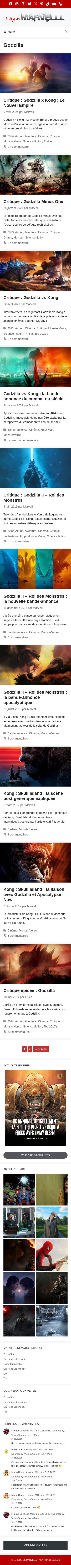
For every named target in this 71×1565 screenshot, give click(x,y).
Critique (55, 136)
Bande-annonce (17, 429)
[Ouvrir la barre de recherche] (66, 32)
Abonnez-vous (35, 1545)
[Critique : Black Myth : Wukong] (52, 1288)
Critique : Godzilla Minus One (33, 201)
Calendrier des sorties (15, 1359)
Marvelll (15, 1472)
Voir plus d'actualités (35, 1155)
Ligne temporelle (12, 1364)
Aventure (30, 136)
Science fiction (32, 141)
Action (19, 136)
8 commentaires (17, 935)
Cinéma (43, 136)
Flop (23, 536)
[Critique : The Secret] (52, 1321)
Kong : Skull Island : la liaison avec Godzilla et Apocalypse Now (33, 894)
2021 (10, 328)
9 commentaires (17, 738)
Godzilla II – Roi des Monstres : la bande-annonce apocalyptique (35, 697)
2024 (10, 136)
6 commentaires (17, 637)
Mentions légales (49, 1560)
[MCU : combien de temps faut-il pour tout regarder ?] (19, 1223)
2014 (10, 1021)
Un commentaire (18, 146)
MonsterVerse (12, 141)
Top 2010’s (51, 1026)
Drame (7, 237)
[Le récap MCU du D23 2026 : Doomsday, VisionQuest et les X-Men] (52, 1223)
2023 (10, 232)
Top (5, 1378)
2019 (10, 531)
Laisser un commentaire (22, 440)
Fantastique (10, 536)
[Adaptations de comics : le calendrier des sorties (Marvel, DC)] (19, 1190)
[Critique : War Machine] (19, 1321)
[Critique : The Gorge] (19, 1288)
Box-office (8, 1354)
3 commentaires (17, 834)
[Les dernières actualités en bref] (52, 1255)
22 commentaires (18, 1032)
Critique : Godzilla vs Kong (30, 297)
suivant (40, 1049)
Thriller (48, 141)
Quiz (5, 1373)
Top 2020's (41, 333)
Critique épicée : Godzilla (29, 990)
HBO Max (47, 429)
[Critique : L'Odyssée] (19, 1255)
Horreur (18, 237)
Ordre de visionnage (14, 1368)
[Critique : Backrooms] (52, 1190)
